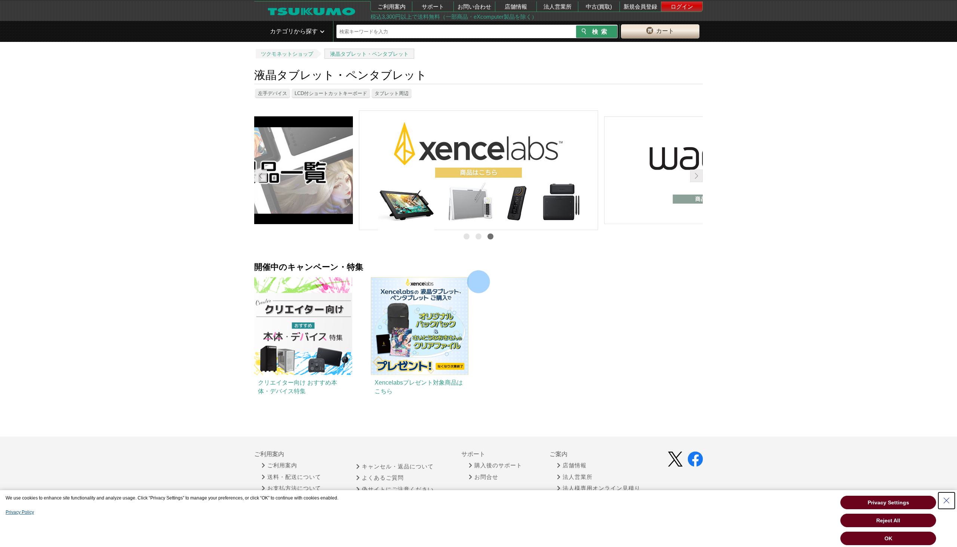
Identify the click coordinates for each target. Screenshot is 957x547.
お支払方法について (294, 488)
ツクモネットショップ (287, 54)
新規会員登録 (640, 6)
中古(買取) (599, 6)
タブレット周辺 (392, 93)
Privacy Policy (20, 512)
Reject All (888, 520)
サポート (433, 6)
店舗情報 (516, 6)
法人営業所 (558, 6)
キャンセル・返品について (398, 467)
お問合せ (486, 477)
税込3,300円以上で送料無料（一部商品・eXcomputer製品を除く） (453, 16)
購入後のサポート (498, 465)
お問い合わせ (474, 6)
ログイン (682, 6)
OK (888, 538)
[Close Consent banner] (946, 500)
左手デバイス (272, 93)
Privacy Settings (888, 502)
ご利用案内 (392, 6)
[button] (467, 236)
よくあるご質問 (383, 478)
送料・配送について (294, 477)
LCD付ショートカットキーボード (331, 93)
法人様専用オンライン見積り (601, 488)
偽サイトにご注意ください (398, 489)
